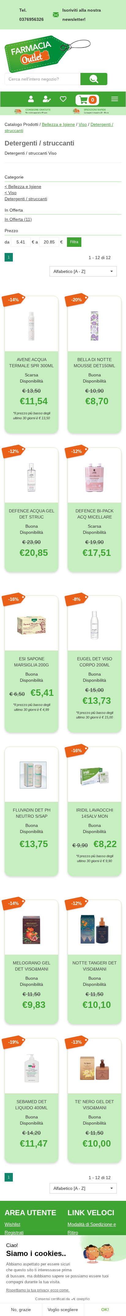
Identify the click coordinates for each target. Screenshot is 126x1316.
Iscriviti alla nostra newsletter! (81, 15)
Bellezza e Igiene (58, 124)
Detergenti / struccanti (26, 198)
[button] (83, 271)
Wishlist (12, 1224)
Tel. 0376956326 (31, 15)
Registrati (14, 1232)
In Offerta (18, 219)
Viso (83, 124)
